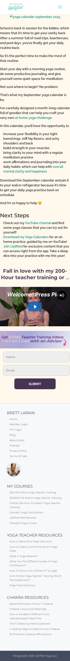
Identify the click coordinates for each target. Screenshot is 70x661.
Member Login (19, 424)
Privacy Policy (18, 450)
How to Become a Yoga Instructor (31, 541)
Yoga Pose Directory (22, 585)
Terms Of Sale (18, 456)
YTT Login (16, 429)
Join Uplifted (13, 246)
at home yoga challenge (33, 118)
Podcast (15, 445)
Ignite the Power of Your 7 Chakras (31, 603)
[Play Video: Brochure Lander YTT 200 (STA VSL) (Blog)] (35, 306)
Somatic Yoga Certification (26, 512)
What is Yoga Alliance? (24, 556)
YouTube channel (38, 223)
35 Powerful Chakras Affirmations (30, 634)
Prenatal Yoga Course (23, 523)
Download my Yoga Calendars (26, 237)
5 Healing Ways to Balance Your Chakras (35, 629)
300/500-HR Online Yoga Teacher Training (36, 497)
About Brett (17, 440)
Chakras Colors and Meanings (28, 609)
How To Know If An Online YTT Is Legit (33, 570)
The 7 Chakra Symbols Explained (30, 623)
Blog (13, 435)
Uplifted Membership (23, 517)
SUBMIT (35, 384)
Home (13, 419)
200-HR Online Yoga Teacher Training (33, 492)
